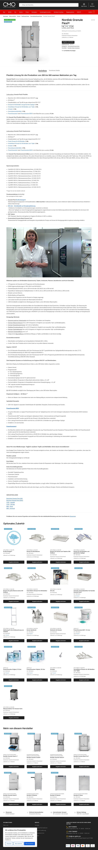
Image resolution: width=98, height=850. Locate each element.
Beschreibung (42, 70)
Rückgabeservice (39, 833)
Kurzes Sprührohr (31, 630)
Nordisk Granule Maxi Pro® (81, 756)
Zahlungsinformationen (41, 828)
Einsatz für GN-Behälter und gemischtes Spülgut (21, 104)
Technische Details (54, 70)
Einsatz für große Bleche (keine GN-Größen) (13, 591)
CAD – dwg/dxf (10, 502)
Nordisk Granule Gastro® (57, 757)
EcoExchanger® (21, 199)
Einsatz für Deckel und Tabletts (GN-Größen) (60, 552)
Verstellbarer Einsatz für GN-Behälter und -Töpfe (21, 107)
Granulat (76, 628)
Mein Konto (84, 6)
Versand (77, 595)
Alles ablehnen (18, 843)
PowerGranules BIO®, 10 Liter (82, 630)
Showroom (73, 516)
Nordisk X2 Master (32, 795)
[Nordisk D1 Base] (84, 781)
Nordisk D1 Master (55, 795)
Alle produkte (12, 16)
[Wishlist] (22, 530)
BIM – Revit (9, 506)
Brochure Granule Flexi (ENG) (14, 500)
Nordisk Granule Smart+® (10, 756)
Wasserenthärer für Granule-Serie (12, 708)
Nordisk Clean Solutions (74, 48)
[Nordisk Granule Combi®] (92, 20)
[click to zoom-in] (31, 41)
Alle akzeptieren (29, 843)
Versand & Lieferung (40, 830)
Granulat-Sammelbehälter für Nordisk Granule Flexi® (84, 591)
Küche (18, 16)
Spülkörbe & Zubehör (8, 550)
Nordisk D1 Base (78, 795)
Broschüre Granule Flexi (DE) (14, 498)
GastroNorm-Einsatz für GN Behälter (37, 590)
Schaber (10, 109)
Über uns (5, 825)
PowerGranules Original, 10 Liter (12, 669)
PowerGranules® (13, 113)
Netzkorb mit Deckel (56, 630)
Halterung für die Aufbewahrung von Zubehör (13, 630)
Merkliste (92, 6)
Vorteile (37, 825)
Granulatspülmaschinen (36, 16)
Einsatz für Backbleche (33, 551)
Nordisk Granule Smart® (10, 795)
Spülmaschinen (25, 16)
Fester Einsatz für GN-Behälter (16, 141)
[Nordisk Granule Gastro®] (94, 20)
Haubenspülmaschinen (32, 754)
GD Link (52, 590)
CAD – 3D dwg (10, 504)
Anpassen (9, 843)
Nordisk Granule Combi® (33, 757)
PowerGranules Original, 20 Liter (36, 669)
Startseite (5, 16)
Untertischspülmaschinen (57, 793)
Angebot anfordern (68, 42)
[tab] (42, 69)
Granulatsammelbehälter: (15, 111)
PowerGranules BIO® (26, 113)
